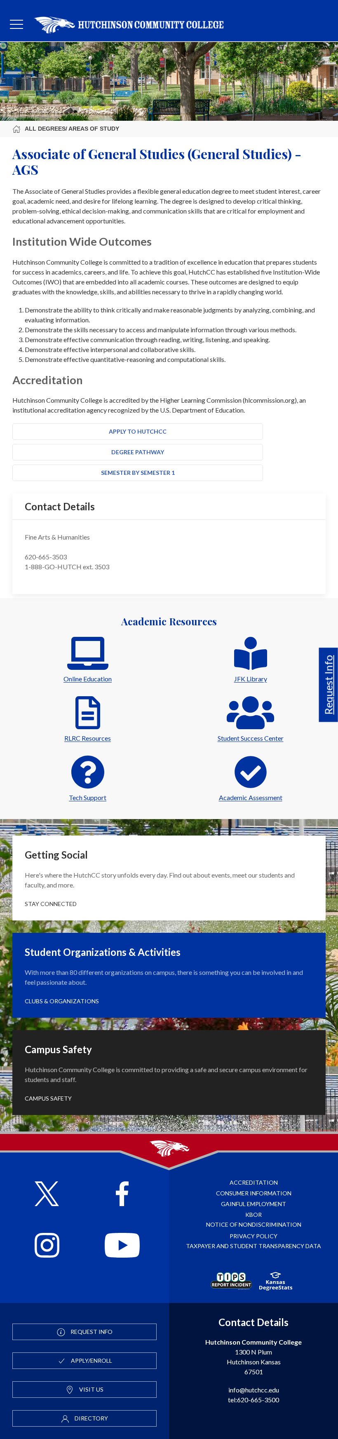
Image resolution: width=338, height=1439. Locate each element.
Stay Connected (51, 903)
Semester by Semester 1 (138, 472)
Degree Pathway (137, 451)
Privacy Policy (253, 1235)
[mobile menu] (16, 24)
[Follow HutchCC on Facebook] (122, 1195)
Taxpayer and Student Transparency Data (253, 1245)
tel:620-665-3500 (253, 1400)
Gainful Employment (253, 1203)
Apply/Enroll (91, 1360)
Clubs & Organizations (62, 1001)
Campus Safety (48, 1098)
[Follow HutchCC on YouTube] (122, 1246)
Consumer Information (253, 1193)
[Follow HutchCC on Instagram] (47, 1246)
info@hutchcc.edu (253, 1390)
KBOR (253, 1214)
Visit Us (90, 1389)
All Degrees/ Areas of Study (72, 128)
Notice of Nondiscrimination (253, 1224)
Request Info (328, 684)
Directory (90, 1418)
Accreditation (254, 1182)
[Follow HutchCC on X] (47, 1195)
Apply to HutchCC (138, 431)
